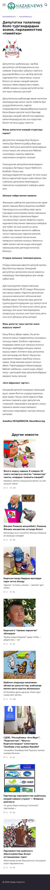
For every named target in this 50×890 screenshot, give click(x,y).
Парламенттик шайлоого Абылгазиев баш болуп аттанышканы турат (18, 854)
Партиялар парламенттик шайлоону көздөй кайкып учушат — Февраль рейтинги (25, 799)
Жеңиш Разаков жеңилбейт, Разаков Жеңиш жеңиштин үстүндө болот (25, 527)
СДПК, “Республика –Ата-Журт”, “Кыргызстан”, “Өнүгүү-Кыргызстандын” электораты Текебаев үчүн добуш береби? (22, 742)
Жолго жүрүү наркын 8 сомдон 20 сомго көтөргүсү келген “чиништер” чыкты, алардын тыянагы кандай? (25, 474)
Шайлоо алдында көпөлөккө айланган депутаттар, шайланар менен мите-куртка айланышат (22, 685)
